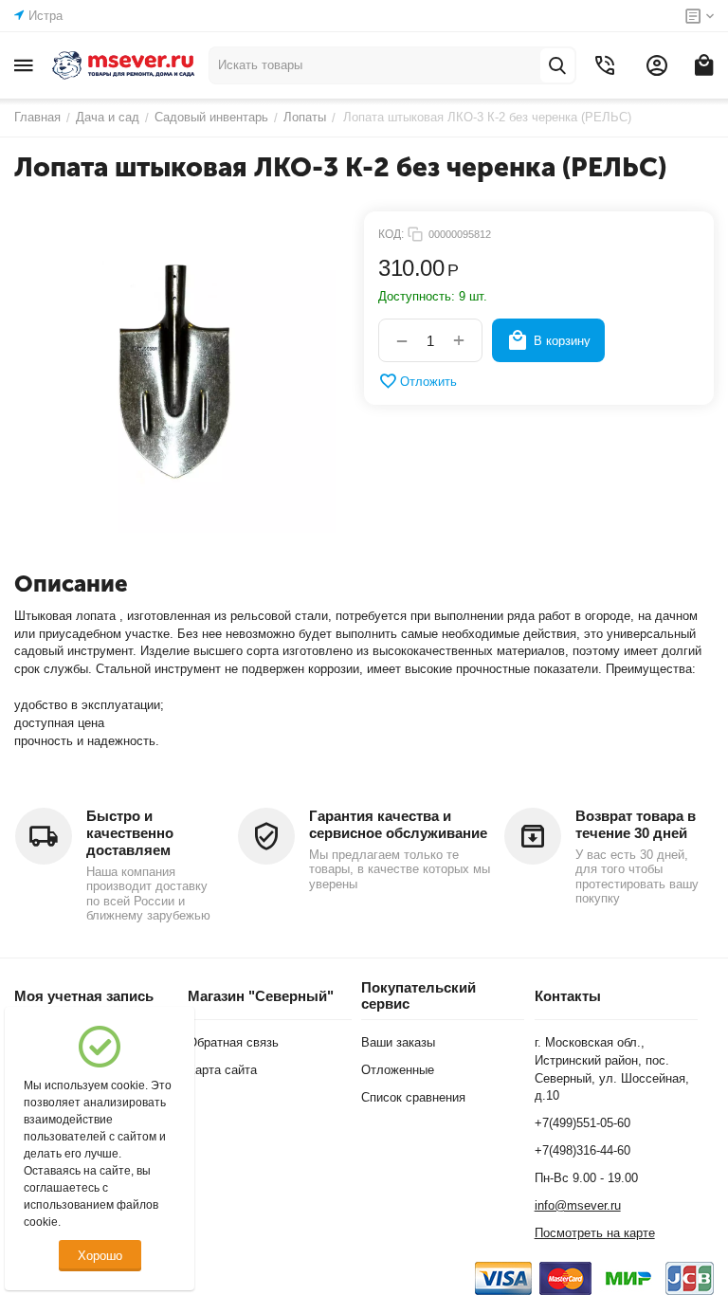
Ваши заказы (398, 1042)
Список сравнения (413, 1097)
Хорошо (100, 1256)
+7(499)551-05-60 (582, 1123)
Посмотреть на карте (595, 1233)
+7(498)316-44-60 (582, 1150)
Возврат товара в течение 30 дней (635, 824)
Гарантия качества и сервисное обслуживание (398, 824)
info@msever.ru (578, 1205)
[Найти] (557, 65)
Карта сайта (222, 1070)
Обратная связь (233, 1042)
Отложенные (397, 1070)
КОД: (391, 234)
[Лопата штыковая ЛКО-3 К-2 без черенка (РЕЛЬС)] (175, 372)
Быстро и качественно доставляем (129, 833)
